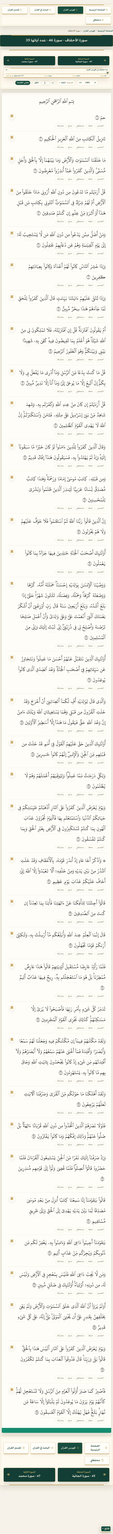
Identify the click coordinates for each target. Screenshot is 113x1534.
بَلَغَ (102, 606)
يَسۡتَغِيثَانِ (51, 712)
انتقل (36, 82)
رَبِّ (48, 606)
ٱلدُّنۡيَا (86, 818)
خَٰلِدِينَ (63, 553)
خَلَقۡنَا (96, 160)
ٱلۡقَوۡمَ (79, 425)
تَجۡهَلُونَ (80, 945)
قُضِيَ (61, 1168)
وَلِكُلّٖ (101, 775)
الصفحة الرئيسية (105, 31)
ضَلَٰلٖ (51, 1285)
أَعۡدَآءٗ (58, 266)
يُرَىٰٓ (40, 1009)
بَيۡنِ (86, 871)
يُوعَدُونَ (99, 680)
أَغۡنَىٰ (70, 1051)
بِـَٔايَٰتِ (43, 1062)
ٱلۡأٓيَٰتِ (29, 1093)
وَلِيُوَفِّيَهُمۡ (58, 775)
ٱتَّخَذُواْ (69, 1125)
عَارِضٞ (29, 966)
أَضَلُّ (94, 234)
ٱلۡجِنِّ (84, 754)
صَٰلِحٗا (25, 616)
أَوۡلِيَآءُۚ (78, 1285)
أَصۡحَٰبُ (86, 553)
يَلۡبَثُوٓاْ (50, 1401)
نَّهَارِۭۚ (102, 1412)
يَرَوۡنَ (83, 1401)
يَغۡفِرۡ (43, 1242)
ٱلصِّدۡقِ (41, 669)
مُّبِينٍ (42, 1285)
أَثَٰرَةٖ (90, 213)
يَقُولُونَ (95, 330)
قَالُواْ (87, 521)
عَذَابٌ (32, 977)
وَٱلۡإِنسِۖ (73, 754)
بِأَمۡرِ (77, 1009)
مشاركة (60, 125)
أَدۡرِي (49, 372)
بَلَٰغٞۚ (94, 1412)
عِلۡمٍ (75, 213)
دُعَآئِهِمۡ (61, 245)
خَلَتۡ (32, 743)
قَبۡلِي (72, 712)
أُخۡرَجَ (35, 701)
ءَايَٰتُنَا (74, 298)
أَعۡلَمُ (80, 340)
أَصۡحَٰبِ (73, 669)
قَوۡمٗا (90, 945)
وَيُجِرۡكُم (85, 1253)
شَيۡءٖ (21, 1316)
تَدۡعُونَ (77, 192)
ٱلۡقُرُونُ (89, 712)
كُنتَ (101, 913)
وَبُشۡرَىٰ (35, 489)
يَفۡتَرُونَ (43, 1136)
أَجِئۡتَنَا (91, 903)
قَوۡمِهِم (37, 1168)
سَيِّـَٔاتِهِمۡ (92, 669)
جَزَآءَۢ (43, 553)
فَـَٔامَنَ (47, 415)
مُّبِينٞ (30, 383)
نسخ (70, 125)
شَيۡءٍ (81, 1062)
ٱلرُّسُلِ (65, 372)
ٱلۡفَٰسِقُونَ (47, 1412)
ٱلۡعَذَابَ (57, 1359)
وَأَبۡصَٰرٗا (99, 1051)
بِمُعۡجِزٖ (51, 1274)
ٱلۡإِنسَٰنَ (86, 585)
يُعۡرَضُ (92, 807)
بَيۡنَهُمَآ (49, 160)
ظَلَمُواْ (47, 489)
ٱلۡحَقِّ (32, 828)
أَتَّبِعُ (89, 383)
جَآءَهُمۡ (94, 308)
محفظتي (80, 125)
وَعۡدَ (51, 669)
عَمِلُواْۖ (71, 775)
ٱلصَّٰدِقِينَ (81, 913)
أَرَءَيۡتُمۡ (94, 404)
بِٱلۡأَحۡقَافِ (46, 860)
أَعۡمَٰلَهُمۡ (42, 775)
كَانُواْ (74, 266)
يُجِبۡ (89, 1274)
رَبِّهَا (68, 1009)
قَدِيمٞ (32, 457)
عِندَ (77, 934)
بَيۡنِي (102, 351)
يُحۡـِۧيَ (67, 1316)
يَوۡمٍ (67, 881)
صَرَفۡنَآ (94, 1157)
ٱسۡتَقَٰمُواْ (56, 521)
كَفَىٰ (43, 340)
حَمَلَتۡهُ (49, 585)
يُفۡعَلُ (34, 372)
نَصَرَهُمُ (90, 1125)
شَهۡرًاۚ (39, 595)
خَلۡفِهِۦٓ (60, 871)
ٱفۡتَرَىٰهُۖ (83, 330)
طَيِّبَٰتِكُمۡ (29, 807)
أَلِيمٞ (22, 977)
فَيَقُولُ (73, 722)
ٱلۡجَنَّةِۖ (61, 669)
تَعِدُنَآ (33, 903)
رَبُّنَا (79, 521)
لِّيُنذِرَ (67, 489)
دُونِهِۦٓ (89, 1285)
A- (95, 82)
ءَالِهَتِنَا (59, 903)
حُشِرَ (94, 266)
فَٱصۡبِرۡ (100, 1391)
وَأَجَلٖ (22, 160)
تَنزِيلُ (100, 138)
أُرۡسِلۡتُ (40, 934)
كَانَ (80, 404)
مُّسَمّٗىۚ (100, 170)
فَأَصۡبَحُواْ (57, 1009)
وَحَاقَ (25, 1062)
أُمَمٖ (47, 743)
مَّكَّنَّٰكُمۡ (62, 1041)
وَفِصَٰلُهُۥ (63, 595)
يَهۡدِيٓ (66, 1210)
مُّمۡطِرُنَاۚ (99, 977)
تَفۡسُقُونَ (88, 839)
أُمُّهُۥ (40, 585)
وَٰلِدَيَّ (54, 616)
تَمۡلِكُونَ (38, 330)
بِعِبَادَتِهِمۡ (35, 266)
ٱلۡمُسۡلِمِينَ (97, 637)
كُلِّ (29, 1316)
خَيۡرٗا (39, 447)
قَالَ (52, 298)
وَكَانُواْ (48, 266)
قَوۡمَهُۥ (60, 860)
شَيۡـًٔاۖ (94, 340)
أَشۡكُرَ (22, 606)
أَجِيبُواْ (88, 1242)
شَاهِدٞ (100, 415)
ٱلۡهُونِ (100, 828)
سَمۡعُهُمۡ (49, 1051)
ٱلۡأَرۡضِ (100, 202)
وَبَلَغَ (84, 606)
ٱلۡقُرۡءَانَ (33, 1157)
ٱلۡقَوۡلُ (60, 743)
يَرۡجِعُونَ (88, 1104)
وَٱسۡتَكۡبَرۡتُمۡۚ (32, 415)
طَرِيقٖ (33, 1210)
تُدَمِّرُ (101, 1009)
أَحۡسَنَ (57, 658)
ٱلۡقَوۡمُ (61, 1412)
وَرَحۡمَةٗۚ (51, 478)
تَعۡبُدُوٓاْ (43, 871)
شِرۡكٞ (79, 202)
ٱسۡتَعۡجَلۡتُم (69, 977)
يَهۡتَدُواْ (82, 457)
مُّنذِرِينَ (24, 1168)
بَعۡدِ (40, 1200)
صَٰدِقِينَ (48, 213)
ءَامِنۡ (21, 712)
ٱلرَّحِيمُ (59, 351)
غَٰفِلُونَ (48, 245)
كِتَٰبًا (64, 1200)
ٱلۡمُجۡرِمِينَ (49, 1019)
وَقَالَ (101, 447)
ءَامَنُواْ (61, 447)
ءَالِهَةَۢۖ (26, 1125)
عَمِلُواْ (41, 658)
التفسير (100, 125)
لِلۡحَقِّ (22, 298)
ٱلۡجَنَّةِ (74, 553)
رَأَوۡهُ (94, 966)
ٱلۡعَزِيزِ (62, 138)
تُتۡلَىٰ (95, 298)
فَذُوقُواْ (70, 1359)
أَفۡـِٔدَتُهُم (99, 1062)
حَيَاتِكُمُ (98, 818)
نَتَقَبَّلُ (79, 658)
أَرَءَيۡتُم (94, 192)
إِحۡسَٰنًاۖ (61, 585)
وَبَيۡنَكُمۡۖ (91, 351)
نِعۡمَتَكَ (99, 616)
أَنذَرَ (69, 860)
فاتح (106, 1529)
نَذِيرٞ (39, 383)
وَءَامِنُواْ (59, 1242)
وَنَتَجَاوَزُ (28, 658)
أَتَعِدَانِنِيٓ (53, 701)
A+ (80, 82)
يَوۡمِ (97, 245)
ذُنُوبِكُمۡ (99, 1253)
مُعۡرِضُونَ (46, 170)
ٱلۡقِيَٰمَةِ (87, 245)
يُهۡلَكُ (76, 1412)
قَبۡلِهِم (100, 754)
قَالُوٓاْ (102, 903)
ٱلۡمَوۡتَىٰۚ (56, 1316)
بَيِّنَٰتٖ (62, 298)
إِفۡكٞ (41, 457)
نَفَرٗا (75, 1157)
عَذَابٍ (66, 1253)
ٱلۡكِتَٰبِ (88, 138)
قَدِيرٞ (101, 1327)
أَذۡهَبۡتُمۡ (43, 807)
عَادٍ (81, 860)
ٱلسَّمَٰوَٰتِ (82, 160)
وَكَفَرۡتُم (48, 404)
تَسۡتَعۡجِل (30, 1391)
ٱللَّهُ (72, 521)
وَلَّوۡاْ (52, 1168)
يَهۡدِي (89, 425)
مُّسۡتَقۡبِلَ (71, 966)
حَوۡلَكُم (73, 1093)
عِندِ (65, 404)
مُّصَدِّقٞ (99, 489)
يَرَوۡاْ (95, 1306)
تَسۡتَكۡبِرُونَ (70, 828)
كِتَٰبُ (82, 478)
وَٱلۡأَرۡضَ (68, 160)
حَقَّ (81, 743)
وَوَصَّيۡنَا (99, 585)
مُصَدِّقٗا (99, 1210)
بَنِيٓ (86, 415)
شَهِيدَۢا (28, 340)
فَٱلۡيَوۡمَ (51, 818)
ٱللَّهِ (71, 138)
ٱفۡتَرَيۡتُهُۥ (59, 330)
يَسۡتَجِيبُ (30, 234)
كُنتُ (90, 372)
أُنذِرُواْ (59, 170)
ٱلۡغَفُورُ (71, 351)
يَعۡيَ (22, 1306)
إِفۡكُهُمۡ (70, 1136)
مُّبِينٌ (66, 308)
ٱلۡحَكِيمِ (50, 138)
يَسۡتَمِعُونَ (48, 1157)
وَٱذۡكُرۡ (96, 860)
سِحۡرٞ (76, 308)
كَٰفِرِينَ (98, 277)
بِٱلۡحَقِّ (32, 160)
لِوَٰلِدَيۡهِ (83, 701)
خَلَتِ (100, 712)
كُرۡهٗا (31, 585)
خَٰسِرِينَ (42, 754)
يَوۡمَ (91, 1401)
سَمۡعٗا (24, 1041)
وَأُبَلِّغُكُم (58, 934)
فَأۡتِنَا (48, 903)
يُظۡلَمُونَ (98, 786)
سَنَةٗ (63, 606)
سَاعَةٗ (34, 1401)
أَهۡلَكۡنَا (90, 1093)
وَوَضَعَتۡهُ (98, 595)
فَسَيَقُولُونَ (62, 457)
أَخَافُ (100, 881)
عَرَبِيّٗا (78, 489)
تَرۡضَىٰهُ (100, 627)
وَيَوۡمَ (101, 807)
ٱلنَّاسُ (84, 266)
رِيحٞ (50, 977)
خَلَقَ (66, 1306)
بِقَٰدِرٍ (87, 1316)
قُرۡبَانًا (37, 1125)
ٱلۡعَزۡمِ (66, 1391)
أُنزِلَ (54, 1200)
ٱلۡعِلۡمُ (87, 934)
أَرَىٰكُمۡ (100, 945)
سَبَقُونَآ (24, 447)
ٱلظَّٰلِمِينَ (66, 425)
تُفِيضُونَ (62, 340)
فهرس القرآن (89, 31)
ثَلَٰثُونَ (50, 595)
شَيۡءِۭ (86, 1009)
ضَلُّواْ (101, 1136)
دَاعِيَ (77, 1242)
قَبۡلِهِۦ (93, 478)
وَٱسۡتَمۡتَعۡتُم (72, 818)
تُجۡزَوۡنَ (40, 818)
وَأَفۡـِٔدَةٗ (87, 1051)
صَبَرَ (82, 1391)
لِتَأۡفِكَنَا (79, 903)
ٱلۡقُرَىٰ (55, 1093)
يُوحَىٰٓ (70, 383)
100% (87, 82)
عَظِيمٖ (57, 881)
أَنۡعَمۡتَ (79, 616)
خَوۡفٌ (37, 521)
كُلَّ (94, 1009)
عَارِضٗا (85, 966)
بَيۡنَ (84, 1210)
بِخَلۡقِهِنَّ (99, 1316)
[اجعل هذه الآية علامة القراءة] (12, 116)
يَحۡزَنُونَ (87, 531)
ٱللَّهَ (102, 425)
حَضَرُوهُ (99, 1168)
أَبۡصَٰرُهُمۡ (28, 1051)
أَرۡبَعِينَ (73, 606)
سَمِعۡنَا (75, 1200)
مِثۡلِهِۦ (58, 415)
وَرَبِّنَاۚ (87, 1359)
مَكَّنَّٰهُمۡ (90, 1041)
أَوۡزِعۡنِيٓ (38, 606)
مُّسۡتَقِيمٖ (98, 1221)
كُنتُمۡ (61, 213)
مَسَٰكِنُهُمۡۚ (97, 1019)
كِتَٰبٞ (31, 478)
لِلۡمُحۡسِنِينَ (96, 499)
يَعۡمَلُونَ (99, 563)
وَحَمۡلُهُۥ (76, 595)
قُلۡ (103, 192)
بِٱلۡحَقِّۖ (26, 1348)
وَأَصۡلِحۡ (87, 627)
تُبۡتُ (51, 627)
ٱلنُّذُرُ (101, 871)
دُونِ (61, 192)
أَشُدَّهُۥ (93, 606)
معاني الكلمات (23, 82)
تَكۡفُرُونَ (27, 1359)
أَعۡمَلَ (36, 616)
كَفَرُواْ (78, 170)
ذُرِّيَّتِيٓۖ (67, 627)
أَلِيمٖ (56, 1253)
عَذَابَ (29, 818)
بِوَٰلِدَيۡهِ (74, 585)
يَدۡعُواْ (75, 234)
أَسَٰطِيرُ (42, 722)
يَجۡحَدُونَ (56, 1062)
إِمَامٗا (62, 478)
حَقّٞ (82, 722)
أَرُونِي (45, 192)
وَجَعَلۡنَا (41, 1041)
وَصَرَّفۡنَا (42, 1093)
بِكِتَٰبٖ (36, 202)
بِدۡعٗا (81, 372)
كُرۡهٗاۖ (87, 595)
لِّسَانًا (88, 489)
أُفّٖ (73, 701)
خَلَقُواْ (27, 192)
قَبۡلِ (20, 202)
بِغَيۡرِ (40, 828)
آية (53, 82)
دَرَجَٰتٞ (90, 775)
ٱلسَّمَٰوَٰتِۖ (62, 202)
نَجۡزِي (72, 1019)
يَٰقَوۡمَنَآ (91, 1200)
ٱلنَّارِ (54, 807)
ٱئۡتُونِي (49, 202)
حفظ (90, 125)
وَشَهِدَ (30, 404)
